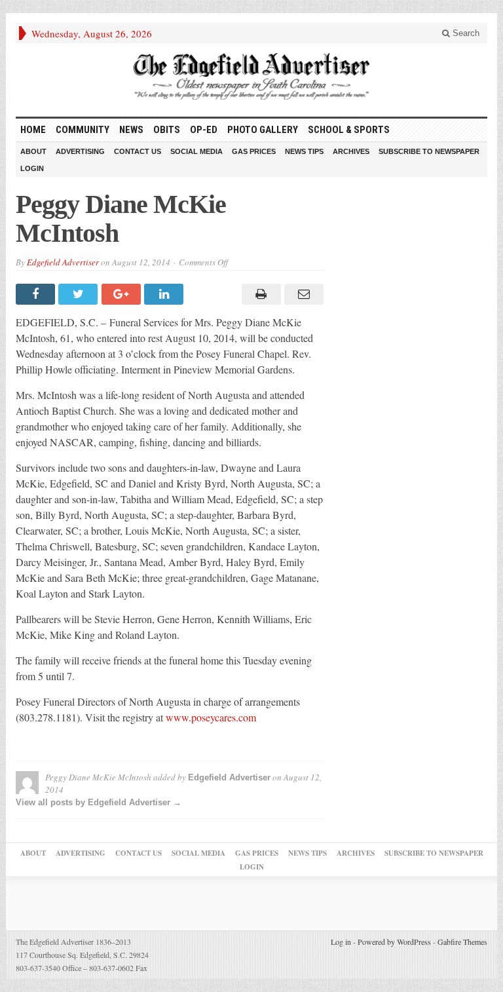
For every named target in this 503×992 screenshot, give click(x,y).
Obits (166, 130)
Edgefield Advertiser (63, 262)
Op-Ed (203, 130)
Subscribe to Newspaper (429, 151)
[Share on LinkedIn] (165, 294)
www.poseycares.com (211, 717)
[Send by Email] (302, 294)
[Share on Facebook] (37, 294)
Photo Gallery (262, 130)
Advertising (80, 151)
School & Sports (349, 130)
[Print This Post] (259, 294)
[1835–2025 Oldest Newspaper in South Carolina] (251, 76)
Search (464, 33)
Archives (351, 151)
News (131, 130)
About (33, 151)
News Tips (304, 151)
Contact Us (137, 151)
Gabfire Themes (462, 941)
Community (82, 130)
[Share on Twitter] (79, 294)
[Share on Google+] (123, 294)
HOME (33, 130)
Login (32, 168)
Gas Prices (254, 151)
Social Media (196, 151)
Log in (341, 941)
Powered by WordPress (394, 941)
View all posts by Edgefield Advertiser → (98, 802)
